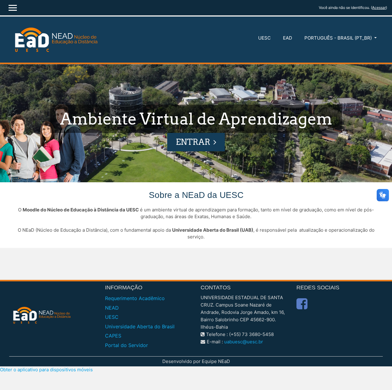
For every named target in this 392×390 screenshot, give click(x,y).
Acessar (379, 7)
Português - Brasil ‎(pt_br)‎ (338, 38)
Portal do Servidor (126, 345)
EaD (287, 38)
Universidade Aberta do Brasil (140, 326)
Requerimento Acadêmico (135, 298)
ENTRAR (193, 142)
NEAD (112, 308)
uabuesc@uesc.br (243, 342)
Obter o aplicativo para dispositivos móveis (46, 370)
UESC (112, 317)
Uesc (264, 38)
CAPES (113, 336)
